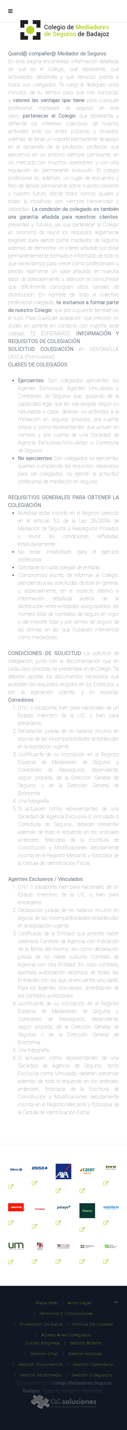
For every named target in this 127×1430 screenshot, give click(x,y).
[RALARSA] (87, 1210)
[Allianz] (16, 1169)
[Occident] (40, 1209)
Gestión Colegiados (92, 1375)
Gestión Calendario (93, 1364)
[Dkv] (111, 1168)
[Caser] (87, 1171)
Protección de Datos (41, 1324)
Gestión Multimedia (41, 1375)
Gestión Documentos (41, 1364)
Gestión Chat (44, 1353)
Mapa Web (46, 1302)
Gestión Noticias (85, 1353)
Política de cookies (93, 1324)
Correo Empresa (42, 1343)
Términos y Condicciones (66, 1313)
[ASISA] (40, 1168)
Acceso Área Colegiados (66, 1334)
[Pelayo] (63, 1207)
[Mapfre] (16, 1207)
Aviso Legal (80, 1302)
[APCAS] (40, 1246)
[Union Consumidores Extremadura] (111, 1246)
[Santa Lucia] (111, 1207)
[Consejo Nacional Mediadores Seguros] (87, 1246)
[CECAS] (63, 1246)
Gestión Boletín (86, 1343)
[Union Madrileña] (16, 1246)
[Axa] (63, 1171)
